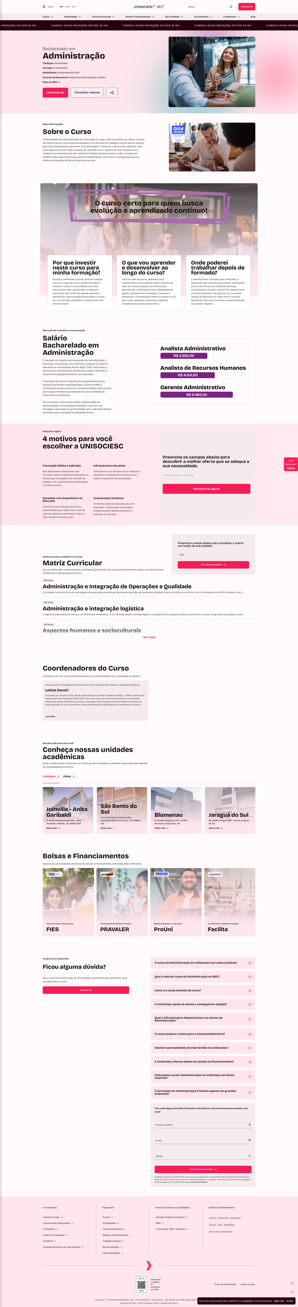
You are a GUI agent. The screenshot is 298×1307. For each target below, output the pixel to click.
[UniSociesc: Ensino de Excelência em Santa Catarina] (149, 6)
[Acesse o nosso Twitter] (66, 1284)
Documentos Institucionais (56, 1223)
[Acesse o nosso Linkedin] (59, 1284)
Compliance (49, 1229)
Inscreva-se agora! (206, 489)
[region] (149, 700)
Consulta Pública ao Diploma (170, 1217)
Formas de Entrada (101, 17)
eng (67, 7)
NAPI (158, 1223)
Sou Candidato (172, 17)
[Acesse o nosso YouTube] (73, 1284)
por (61, 7)
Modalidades (70, 17)
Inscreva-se (247, 6)
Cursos (46, 17)
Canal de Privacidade (198, 1182)
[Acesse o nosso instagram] (51, 1284)
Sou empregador (111, 1253)
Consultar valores (87, 92)
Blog (253, 17)
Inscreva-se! (55, 92)
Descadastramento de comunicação (61, 1247)
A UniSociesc (229, 17)
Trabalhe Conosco (112, 1241)
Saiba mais (279, 1301)
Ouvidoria (48, 1241)
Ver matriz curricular (211, 564)
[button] (292, 1283)
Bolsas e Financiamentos (138, 17)
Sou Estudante (201, 17)
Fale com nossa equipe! (201, 1169)
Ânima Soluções (111, 1247)
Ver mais (149, 637)
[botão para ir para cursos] (145, 102)
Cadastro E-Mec (51, 1217)
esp (73, 7)
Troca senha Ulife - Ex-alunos (170, 1229)
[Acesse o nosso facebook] (44, 1284)
